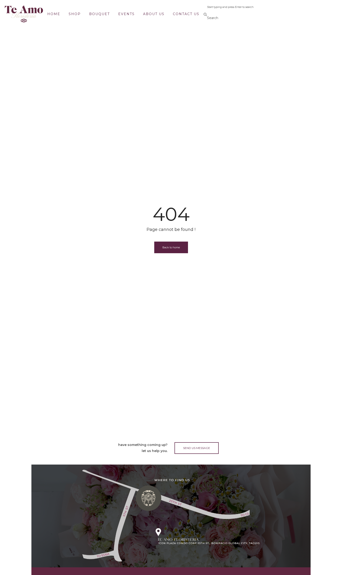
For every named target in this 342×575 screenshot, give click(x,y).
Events (126, 14)
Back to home (171, 247)
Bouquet (99, 14)
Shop (75, 14)
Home (53, 14)
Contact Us (186, 14)
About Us (153, 14)
